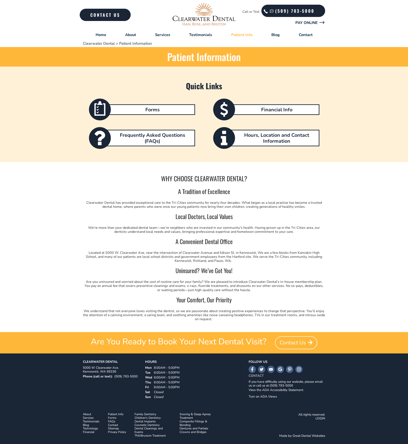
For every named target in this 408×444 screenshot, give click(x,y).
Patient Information (135, 43)
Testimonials (200, 34)
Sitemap (113, 428)
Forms (112, 418)
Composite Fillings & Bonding (193, 423)
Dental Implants (145, 421)
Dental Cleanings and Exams (149, 430)
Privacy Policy (117, 432)
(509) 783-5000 (294, 11)
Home (101, 34)
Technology (90, 428)
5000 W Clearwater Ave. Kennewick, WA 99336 (101, 369)
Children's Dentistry (148, 418)
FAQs (111, 421)
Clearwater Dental (99, 43)
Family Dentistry (145, 414)
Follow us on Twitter (261, 369)
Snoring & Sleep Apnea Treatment (195, 416)
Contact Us (105, 15)
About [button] (130, 34)
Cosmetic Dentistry (147, 425)
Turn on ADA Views (263, 396)
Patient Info (115, 414)
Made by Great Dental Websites (302, 436)
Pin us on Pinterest (289, 369)
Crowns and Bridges (193, 432)
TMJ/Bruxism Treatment (150, 436)
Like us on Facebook (252, 369)
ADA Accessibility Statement (282, 390)
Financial (88, 432)
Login (320, 418)
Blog (275, 34)
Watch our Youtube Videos (271, 369)
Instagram (299, 369)
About (87, 414)
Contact (306, 34)
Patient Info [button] (241, 34)
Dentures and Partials (194, 428)
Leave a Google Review (280, 369)
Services (162, 34)
